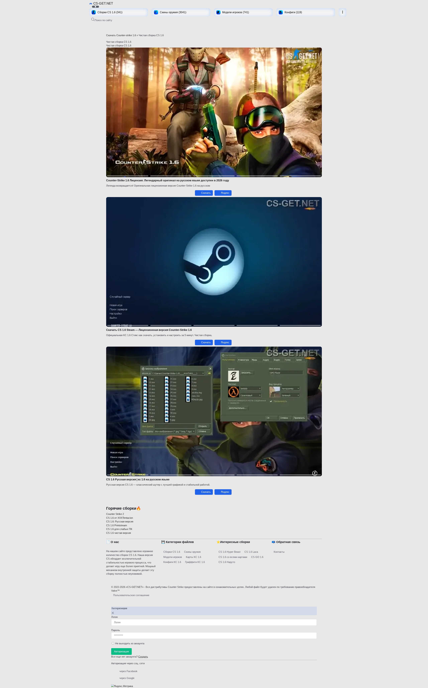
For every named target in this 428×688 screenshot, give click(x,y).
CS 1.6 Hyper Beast (229, 551)
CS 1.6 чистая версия (118, 532)
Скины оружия (192, 551)
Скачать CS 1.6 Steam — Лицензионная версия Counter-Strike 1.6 (149, 330)
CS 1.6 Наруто (227, 562)
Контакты (279, 551)
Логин (114, 616)
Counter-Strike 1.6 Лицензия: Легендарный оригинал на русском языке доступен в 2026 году (167, 180)
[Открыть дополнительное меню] (342, 12)
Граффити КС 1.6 (195, 562)
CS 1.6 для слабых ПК (119, 529)
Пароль (115, 630)
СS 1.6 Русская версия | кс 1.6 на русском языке (138, 479)
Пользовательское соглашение (131, 595)
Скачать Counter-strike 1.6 (121, 35)
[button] (101, 20)
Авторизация (121, 651)
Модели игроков (172, 557)
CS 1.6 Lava (251, 551)
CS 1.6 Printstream (116, 525)
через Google (126, 678)
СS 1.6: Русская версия (119, 521)
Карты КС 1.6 (193, 557)
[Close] (113, 613)
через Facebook (128, 671)
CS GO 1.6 (257, 557)
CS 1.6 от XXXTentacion (119, 517)
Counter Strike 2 (115, 514)
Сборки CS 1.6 (171, 551)
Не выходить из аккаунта (129, 643)
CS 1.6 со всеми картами (233, 557)
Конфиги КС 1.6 (172, 562)
